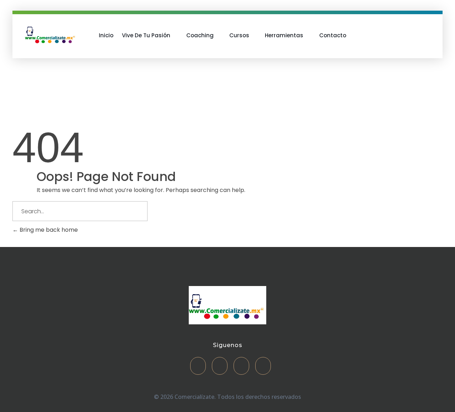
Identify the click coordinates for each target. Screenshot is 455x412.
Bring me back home (48, 230)
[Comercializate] (51, 34)
